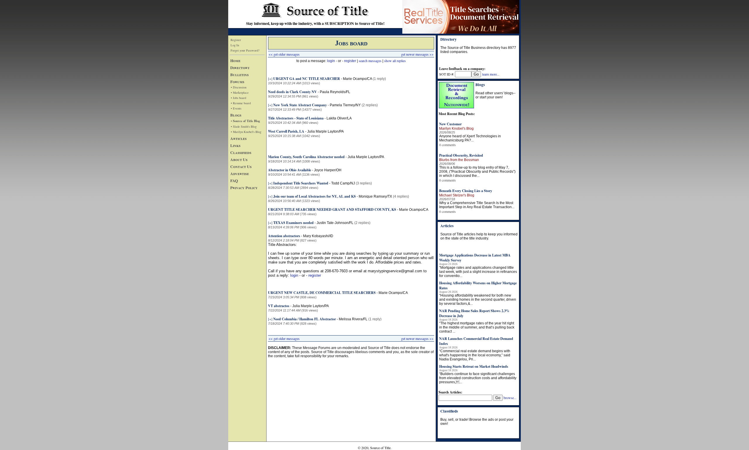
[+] (270, 78)
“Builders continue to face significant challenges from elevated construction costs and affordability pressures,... (477, 378)
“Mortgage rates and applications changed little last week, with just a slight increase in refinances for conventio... (478, 272)
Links (235, 145)
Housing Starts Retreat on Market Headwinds (473, 366)
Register (236, 40)
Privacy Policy (244, 188)
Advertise (239, 174)
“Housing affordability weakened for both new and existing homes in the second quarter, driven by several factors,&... (477, 299)
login (331, 61)
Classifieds (240, 152)
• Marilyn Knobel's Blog (246, 132)
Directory (240, 68)
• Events (236, 108)
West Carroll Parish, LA (286, 131)
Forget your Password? (245, 50)
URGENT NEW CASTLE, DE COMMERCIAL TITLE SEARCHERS (322, 292)
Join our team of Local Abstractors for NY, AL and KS (314, 196)
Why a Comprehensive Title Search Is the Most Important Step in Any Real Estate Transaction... (476, 205)
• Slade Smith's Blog (244, 126)
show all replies (395, 60)
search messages (370, 60)
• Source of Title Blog (245, 121)
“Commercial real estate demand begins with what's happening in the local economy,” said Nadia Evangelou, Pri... (474, 355)
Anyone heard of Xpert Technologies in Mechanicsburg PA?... (470, 138)
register (350, 61)
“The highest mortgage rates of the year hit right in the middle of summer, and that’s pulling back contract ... (476, 327)
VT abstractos (278, 305)
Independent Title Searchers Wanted (300, 183)
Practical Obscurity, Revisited (461, 155)
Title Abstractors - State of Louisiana (296, 118)
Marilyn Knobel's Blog (456, 128)
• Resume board (241, 103)
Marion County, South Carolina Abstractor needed (306, 156)
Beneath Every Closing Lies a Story (465, 190)
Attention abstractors (284, 235)
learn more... (490, 74)
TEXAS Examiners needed (294, 222)
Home (235, 61)
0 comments (447, 144)
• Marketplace (240, 92)
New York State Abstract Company (300, 104)
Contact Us (241, 167)
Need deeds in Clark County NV (292, 91)
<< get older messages (284, 54)
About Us (239, 159)
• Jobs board (238, 98)
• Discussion (238, 87)
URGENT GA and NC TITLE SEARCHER (307, 78)
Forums (237, 82)
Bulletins (239, 75)
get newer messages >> (417, 54)
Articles (238, 138)
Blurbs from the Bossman (459, 160)
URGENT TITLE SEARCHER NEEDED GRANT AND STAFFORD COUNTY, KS (332, 209)
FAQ (234, 181)
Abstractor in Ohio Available (289, 169)
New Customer (450, 124)
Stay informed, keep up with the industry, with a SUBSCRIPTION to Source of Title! (315, 23)
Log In (235, 45)
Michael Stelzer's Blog (456, 195)
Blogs (235, 115)
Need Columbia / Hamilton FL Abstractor (304, 318)
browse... (510, 397)
